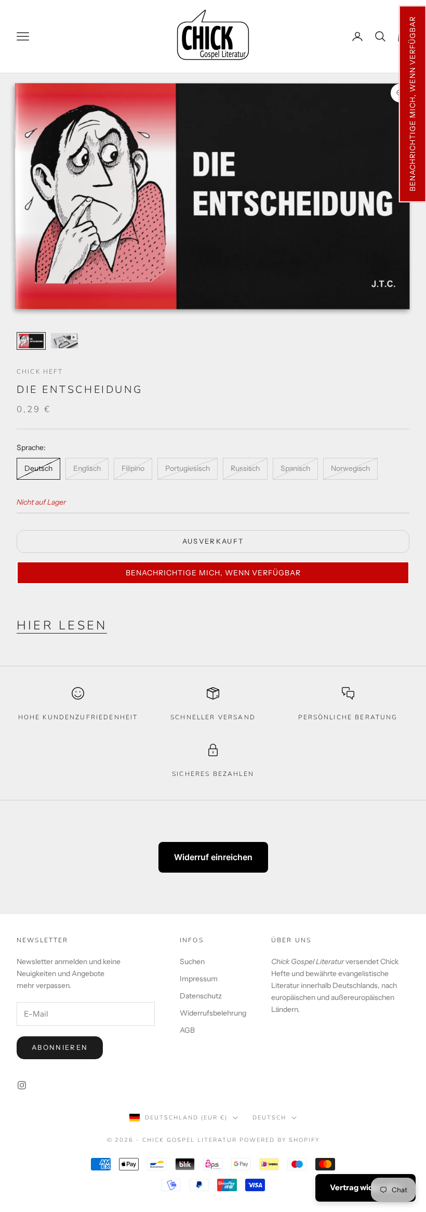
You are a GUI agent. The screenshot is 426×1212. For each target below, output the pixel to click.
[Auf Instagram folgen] (22, 1085)
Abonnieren (60, 1047)
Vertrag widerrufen (365, 1187)
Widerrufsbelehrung (213, 1013)
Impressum (199, 978)
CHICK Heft (40, 371)
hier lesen (62, 625)
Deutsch (269, 1118)
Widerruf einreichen (213, 857)
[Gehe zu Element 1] (31, 341)
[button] (412, 103)
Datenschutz (201, 995)
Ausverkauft (213, 541)
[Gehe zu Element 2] (64, 340)
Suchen (192, 961)
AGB (187, 1030)
